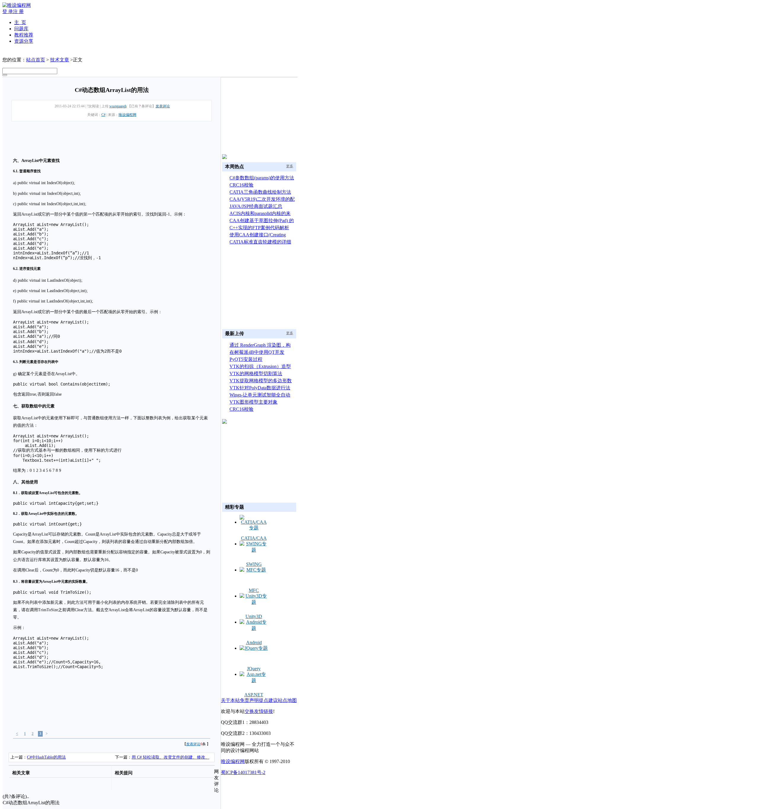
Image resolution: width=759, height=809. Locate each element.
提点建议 (268, 700)
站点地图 (287, 700)
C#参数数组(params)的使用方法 (261, 177)
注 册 (18, 11)
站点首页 (35, 59)
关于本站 (230, 700)
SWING (254, 564)
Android (254, 642)
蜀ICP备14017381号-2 (243, 772)
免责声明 (249, 700)
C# (103, 115)
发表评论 (163, 106)
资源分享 (23, 41)
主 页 (20, 22)
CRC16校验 (241, 184)
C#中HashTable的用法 (46, 757)
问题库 (21, 28)
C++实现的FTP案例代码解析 (259, 227)
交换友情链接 (259, 711)
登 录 (7, 11)
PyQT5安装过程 (245, 359)
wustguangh (118, 106)
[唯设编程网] (16, 5)
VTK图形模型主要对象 (253, 401)
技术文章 (59, 59)
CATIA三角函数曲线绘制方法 (260, 192)
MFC (254, 590)
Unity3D (253, 616)
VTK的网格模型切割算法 (255, 373)
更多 (289, 166)
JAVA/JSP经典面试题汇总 (255, 206)
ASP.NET (253, 694)
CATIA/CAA (254, 538)
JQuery (254, 668)
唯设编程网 (127, 115)
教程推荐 (23, 34)
